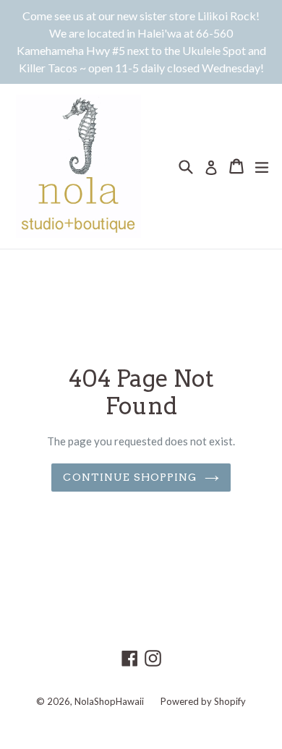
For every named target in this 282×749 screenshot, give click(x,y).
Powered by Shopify (203, 701)
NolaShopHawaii (109, 701)
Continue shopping (130, 477)
